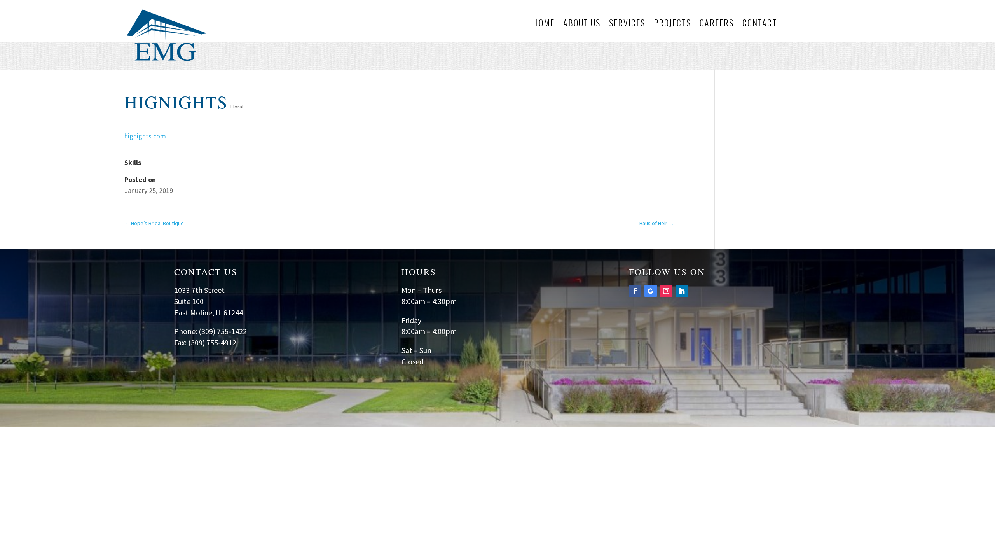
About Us (581, 24)
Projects (672, 24)
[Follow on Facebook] (635, 291)
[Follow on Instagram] (666, 291)
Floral (236, 106)
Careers (717, 24)
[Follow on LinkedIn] (682, 291)
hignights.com (145, 135)
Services (627, 24)
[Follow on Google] (650, 291)
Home (544, 24)
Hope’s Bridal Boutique (154, 223)
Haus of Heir (656, 223)
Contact (759, 24)
